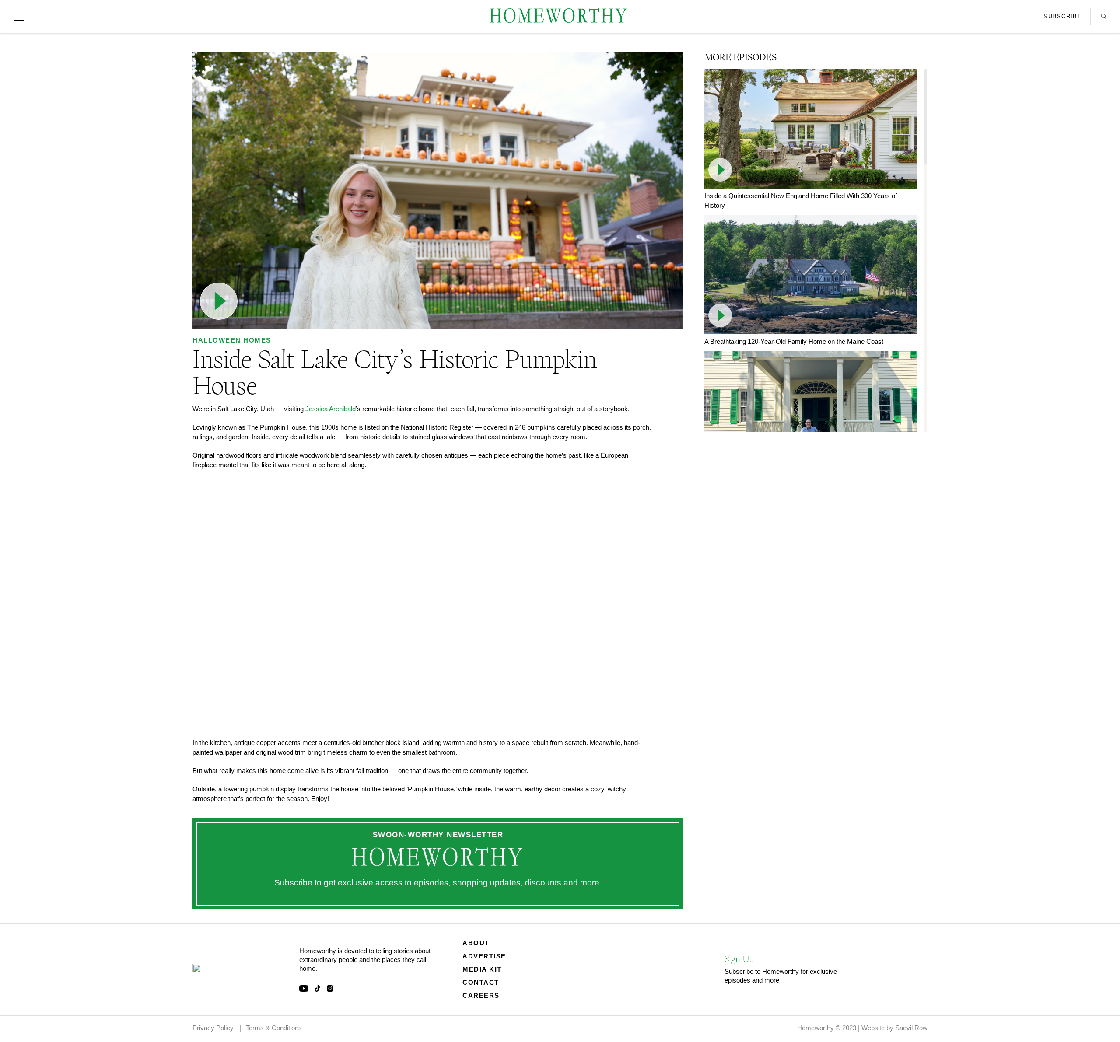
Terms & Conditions (274, 1028)
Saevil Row (911, 1028)
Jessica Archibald (330, 409)
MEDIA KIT (482, 969)
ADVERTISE (484, 956)
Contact (480, 982)
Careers (481, 995)
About (476, 943)
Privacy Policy (213, 1028)
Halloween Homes (231, 340)
